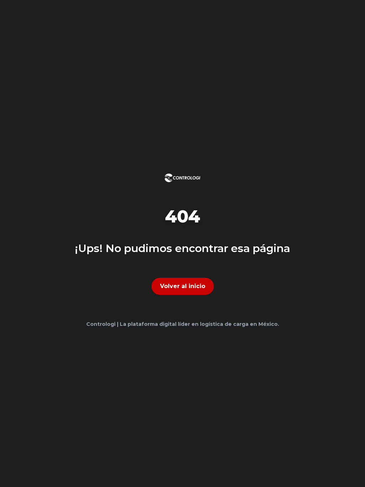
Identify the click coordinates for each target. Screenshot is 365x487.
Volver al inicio (182, 286)
